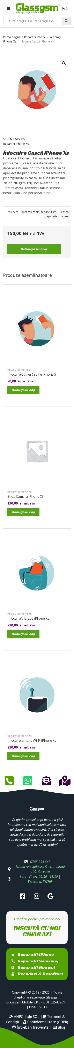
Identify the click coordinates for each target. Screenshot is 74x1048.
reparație (52, 216)
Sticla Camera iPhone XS (25, 496)
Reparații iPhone (35, 37)
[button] (64, 63)
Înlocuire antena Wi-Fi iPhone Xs (31, 740)
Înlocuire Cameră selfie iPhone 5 (31, 374)
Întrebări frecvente (32, 1027)
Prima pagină (12, 37)
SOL (35, 1016)
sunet (65, 216)
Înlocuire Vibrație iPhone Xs (28, 618)
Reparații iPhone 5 (18, 369)
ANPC (18, 1016)
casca (65, 212)
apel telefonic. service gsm (39, 212)
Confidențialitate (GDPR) (47, 1021)
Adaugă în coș (34, 249)
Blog (61, 1027)
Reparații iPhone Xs (16, 144)
